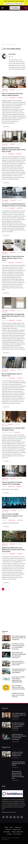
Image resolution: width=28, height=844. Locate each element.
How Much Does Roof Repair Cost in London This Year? (18, 695)
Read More (6, 126)
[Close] (27, 1)
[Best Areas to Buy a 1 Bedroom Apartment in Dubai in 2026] (6, 663)
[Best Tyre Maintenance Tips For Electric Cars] (14, 362)
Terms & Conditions (17, 831)
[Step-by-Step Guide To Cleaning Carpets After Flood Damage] (14, 471)
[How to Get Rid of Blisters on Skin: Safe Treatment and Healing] (6, 688)
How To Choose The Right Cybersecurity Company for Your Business (12, 516)
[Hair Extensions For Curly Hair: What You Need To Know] (14, 416)
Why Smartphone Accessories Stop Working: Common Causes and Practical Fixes (18, 775)
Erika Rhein (12, 54)
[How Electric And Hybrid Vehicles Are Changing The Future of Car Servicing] (14, 192)
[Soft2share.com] (15, 7)
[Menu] (3, 8)
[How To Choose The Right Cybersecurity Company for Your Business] (14, 502)
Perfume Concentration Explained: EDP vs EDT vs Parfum (18, 763)
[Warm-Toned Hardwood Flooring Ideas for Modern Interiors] (14, 82)
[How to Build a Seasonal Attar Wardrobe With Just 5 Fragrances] (6, 638)
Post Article (17, 834)
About (11, 827)
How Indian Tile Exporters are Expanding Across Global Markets (19, 670)
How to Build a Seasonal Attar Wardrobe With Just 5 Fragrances (19, 637)
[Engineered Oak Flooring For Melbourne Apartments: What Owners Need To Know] (14, 136)
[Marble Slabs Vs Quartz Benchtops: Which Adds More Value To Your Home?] (14, 245)
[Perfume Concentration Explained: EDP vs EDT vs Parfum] (6, 764)
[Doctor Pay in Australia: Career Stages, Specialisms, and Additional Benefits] (6, 679)
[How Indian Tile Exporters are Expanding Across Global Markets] (6, 671)
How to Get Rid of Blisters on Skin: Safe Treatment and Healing (18, 687)
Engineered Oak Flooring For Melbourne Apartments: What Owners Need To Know (14, 149)
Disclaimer (7, 831)
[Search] (25, 8)
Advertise (8, 829)
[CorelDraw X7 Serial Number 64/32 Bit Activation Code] (6, 754)
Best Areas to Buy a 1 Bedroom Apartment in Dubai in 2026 (18, 663)
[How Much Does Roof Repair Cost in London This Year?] (6, 695)
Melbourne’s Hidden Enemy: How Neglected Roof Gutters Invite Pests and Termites (13, 549)
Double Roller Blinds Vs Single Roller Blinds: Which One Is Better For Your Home (13, 316)
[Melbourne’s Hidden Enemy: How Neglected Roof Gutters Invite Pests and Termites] (14, 536)
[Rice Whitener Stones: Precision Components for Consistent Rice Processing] (6, 646)
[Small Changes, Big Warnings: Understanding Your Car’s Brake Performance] (6, 655)
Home (6, 827)
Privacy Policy (17, 829)
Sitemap (9, 834)
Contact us (18, 827)
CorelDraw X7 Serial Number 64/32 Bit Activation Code (17, 754)
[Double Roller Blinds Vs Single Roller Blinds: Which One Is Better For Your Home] (14, 303)
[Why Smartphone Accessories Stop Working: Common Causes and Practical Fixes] (6, 774)
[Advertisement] (14, 27)
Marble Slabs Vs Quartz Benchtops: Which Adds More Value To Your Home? (13, 258)
